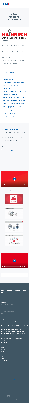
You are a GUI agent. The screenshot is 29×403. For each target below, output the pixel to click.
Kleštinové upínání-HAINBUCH (8, 311)
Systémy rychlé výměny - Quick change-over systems (14, 97)
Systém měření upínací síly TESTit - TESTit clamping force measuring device (14, 107)
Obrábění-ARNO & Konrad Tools (9, 297)
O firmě (2, 356)
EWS (2, 306)
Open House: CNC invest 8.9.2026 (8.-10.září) (11, 336)
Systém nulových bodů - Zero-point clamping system (14, 100)
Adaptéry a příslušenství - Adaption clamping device (14, 91)
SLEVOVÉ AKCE (4, 360)
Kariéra (3, 351)
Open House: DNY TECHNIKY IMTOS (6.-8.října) (11, 338)
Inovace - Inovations (7, 119)
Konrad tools (4, 302)
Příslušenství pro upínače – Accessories (11, 110)
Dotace (2, 354)
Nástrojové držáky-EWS (7, 304)
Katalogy (3, 349)
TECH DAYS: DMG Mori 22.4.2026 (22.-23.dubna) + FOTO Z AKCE (13, 322)
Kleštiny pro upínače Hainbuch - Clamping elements (14, 103)
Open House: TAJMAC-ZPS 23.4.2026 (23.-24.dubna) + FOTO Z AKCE (14, 326)
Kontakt (3, 358)
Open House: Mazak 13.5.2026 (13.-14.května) (11, 329)
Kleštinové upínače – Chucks (9, 79)
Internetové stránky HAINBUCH (8, 72)
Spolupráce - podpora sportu (8, 363)
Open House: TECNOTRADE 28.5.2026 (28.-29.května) (13, 333)
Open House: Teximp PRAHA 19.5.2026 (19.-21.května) (13, 331)
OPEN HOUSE (4, 315)
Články (2, 347)
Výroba (2, 345)
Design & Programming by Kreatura (14, 399)
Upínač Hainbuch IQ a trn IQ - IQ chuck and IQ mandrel (14, 113)
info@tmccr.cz (7, 291)
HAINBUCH (5, 41)
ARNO (2, 300)
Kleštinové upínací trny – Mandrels (10, 94)
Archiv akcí (3, 340)
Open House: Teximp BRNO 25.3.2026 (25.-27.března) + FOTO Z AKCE (14, 319)
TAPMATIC (3, 309)
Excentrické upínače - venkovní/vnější (11, 85)
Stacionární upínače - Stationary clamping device (13, 82)
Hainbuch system (6, 88)
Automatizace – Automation (9, 116)
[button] (14, 378)
